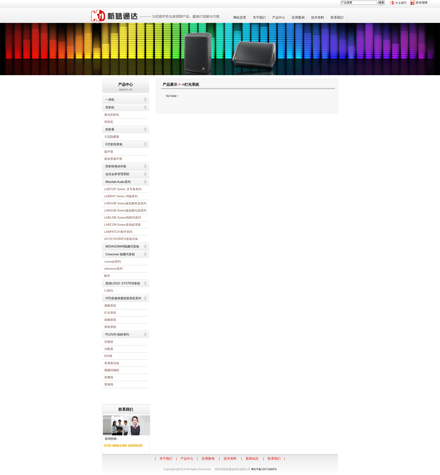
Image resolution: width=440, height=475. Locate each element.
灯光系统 (110, 312)
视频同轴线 (111, 370)
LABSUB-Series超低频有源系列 (125, 203)
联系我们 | (276, 458)
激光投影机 (111, 114)
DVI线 (108, 356)
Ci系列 (108, 290)
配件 (107, 275)
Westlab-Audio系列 (118, 182)
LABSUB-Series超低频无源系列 (125, 210)
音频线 (108, 377)
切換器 (108, 341)
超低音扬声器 (113, 158)
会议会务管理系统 (117, 174)
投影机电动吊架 (115, 166)
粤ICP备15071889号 (264, 469)
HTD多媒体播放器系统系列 (123, 298)
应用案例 (298, 17)
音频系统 (110, 319)
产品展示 (170, 84)
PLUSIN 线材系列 (117, 334)
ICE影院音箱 (113, 144)
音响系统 (110, 327)
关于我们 (259, 17)
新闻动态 (252, 458)
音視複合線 (111, 363)
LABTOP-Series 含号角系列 (122, 189)
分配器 (108, 349)
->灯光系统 (191, 84)
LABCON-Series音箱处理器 (122, 224)
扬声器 (108, 151)
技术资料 (317, 17)
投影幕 (109, 129)
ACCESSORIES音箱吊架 (121, 239)
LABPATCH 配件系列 (118, 231)
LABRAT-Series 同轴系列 (121, 196)
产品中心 (278, 17)
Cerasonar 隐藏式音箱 (120, 254)
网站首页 (239, 17)
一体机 (109, 99)
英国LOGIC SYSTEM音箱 (122, 283)
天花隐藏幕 (111, 136)
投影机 (109, 107)
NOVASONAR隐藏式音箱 (122, 246)
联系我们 (337, 17)
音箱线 (108, 384)
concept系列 (112, 261)
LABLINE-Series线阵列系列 (122, 217)
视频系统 (110, 305)
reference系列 (113, 268)
